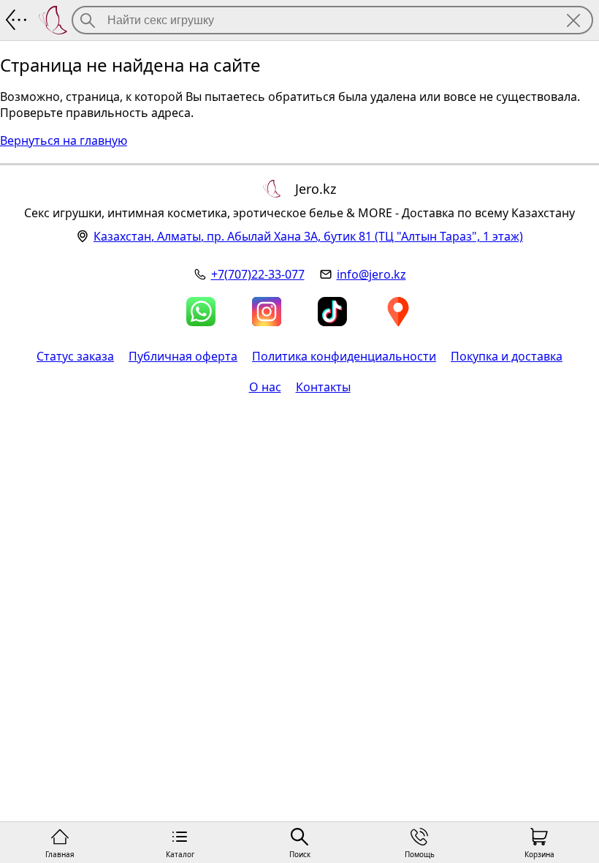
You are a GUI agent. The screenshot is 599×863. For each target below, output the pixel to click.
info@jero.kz (371, 274)
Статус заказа (75, 356)
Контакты (323, 387)
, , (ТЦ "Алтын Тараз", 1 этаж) (308, 236)
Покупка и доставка (506, 356)
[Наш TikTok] (332, 311)
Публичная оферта (183, 356)
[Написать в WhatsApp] (200, 311)
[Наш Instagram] (266, 311)
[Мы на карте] (398, 311)
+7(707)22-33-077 (258, 274)
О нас (265, 387)
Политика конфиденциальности (344, 356)
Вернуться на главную (63, 140)
